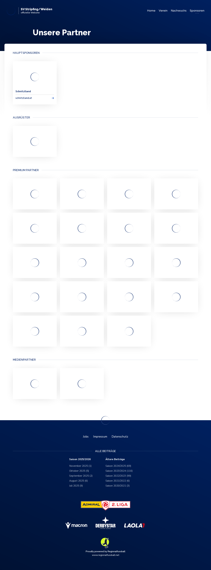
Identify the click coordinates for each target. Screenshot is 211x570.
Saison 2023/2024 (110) (119, 470)
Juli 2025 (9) (76, 485)
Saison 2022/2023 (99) (118, 475)
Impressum (100, 437)
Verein (163, 10)
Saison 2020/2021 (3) (118, 485)
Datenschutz (120, 437)
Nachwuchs (178, 10)
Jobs (86, 437)
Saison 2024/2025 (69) (118, 466)
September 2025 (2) (81, 475)
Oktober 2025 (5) (79, 470)
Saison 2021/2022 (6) (118, 480)
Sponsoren (197, 10)
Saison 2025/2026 (80, 459)
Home (151, 10)
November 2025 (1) (80, 466)
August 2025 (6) (78, 480)
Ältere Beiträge (115, 459)
